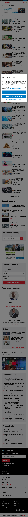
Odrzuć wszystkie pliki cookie (14, 92)
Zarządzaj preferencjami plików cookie (14, 99)
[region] (14, 88)
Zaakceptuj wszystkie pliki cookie (14, 96)
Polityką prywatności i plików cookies (14, 88)
